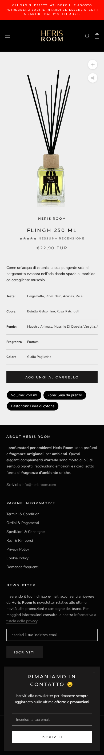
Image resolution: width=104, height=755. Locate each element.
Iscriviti (52, 737)
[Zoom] (92, 64)
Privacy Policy (17, 549)
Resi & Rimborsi (19, 540)
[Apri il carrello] (97, 35)
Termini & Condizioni (23, 514)
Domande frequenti (22, 567)
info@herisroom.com (39, 484)
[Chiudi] (94, 673)
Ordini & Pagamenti (22, 522)
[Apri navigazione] (7, 36)
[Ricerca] (87, 35)
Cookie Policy (17, 558)
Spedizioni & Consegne (25, 531)
